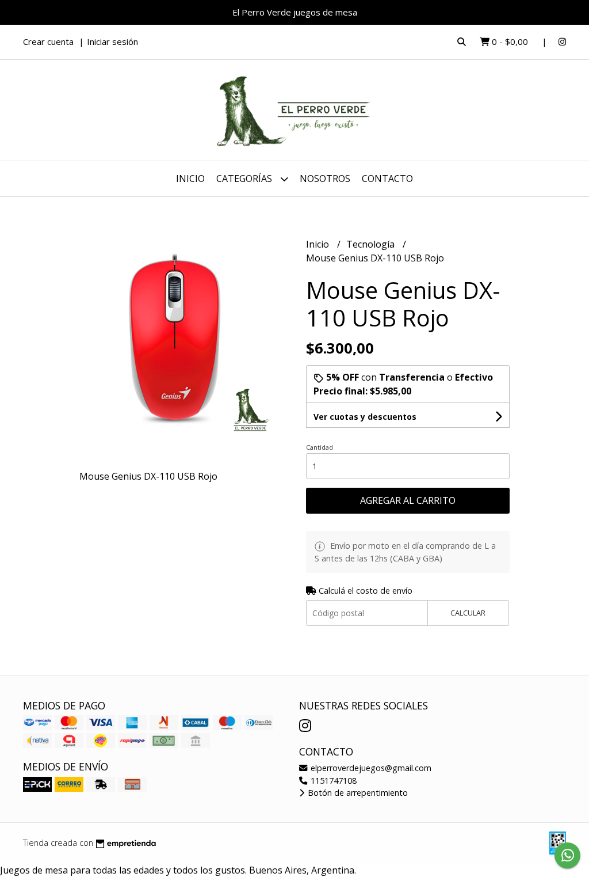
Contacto (387, 178)
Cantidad (319, 447)
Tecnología (371, 244)
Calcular (467, 613)
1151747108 (332, 780)
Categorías (245, 178)
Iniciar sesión (112, 41)
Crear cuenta (48, 41)
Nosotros (325, 178)
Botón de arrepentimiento (356, 792)
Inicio (190, 178)
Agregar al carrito (408, 500)
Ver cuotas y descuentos (364, 416)
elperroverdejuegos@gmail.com (369, 767)
